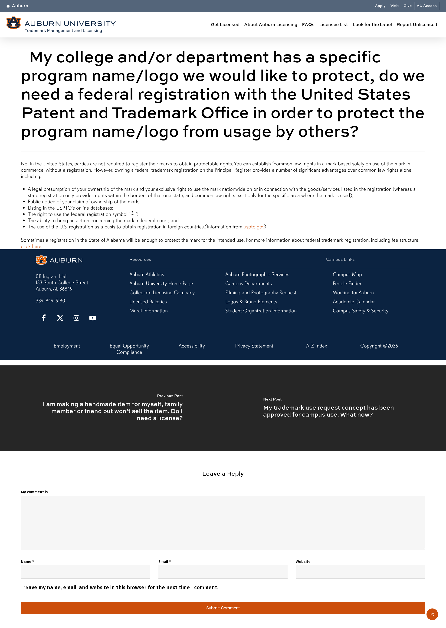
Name (27, 561)
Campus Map (347, 274)
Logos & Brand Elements (251, 301)
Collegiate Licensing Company (162, 292)
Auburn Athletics (146, 274)
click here (31, 246)
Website (303, 561)
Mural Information (148, 310)
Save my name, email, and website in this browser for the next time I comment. (122, 587)
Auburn (20, 5)
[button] (62, 282)
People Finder (347, 283)
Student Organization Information (261, 310)
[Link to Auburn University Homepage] (59, 263)
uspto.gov (254, 227)
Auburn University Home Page (161, 283)
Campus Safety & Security (360, 310)
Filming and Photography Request (260, 292)
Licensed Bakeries (148, 301)
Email (164, 561)
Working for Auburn (353, 292)
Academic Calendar (354, 301)
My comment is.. (35, 492)
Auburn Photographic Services (257, 274)
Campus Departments (248, 283)
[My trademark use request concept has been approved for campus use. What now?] (334, 408)
